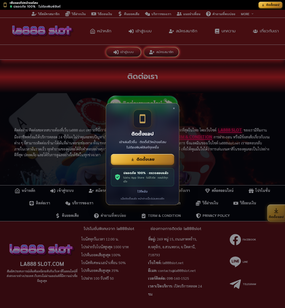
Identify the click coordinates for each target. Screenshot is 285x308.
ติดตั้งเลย (145, 159)
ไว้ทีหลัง (142, 191)
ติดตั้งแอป (272, 5)
